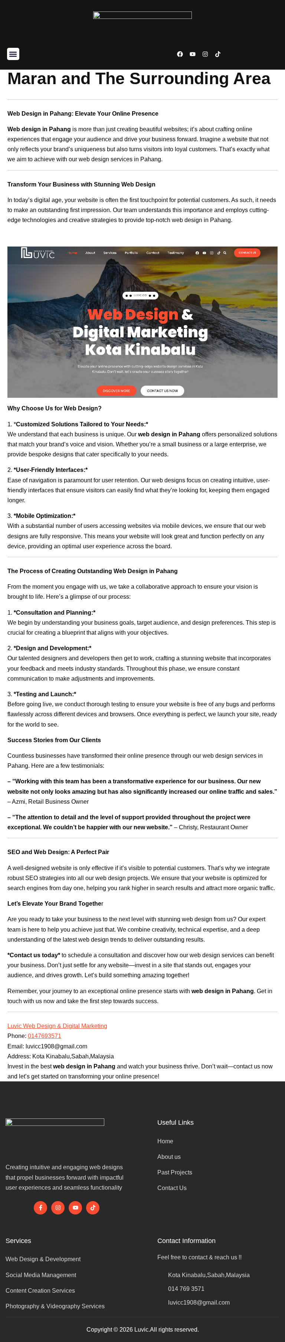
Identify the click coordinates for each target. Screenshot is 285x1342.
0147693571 (44, 1036)
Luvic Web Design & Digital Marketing (57, 1026)
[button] (13, 54)
